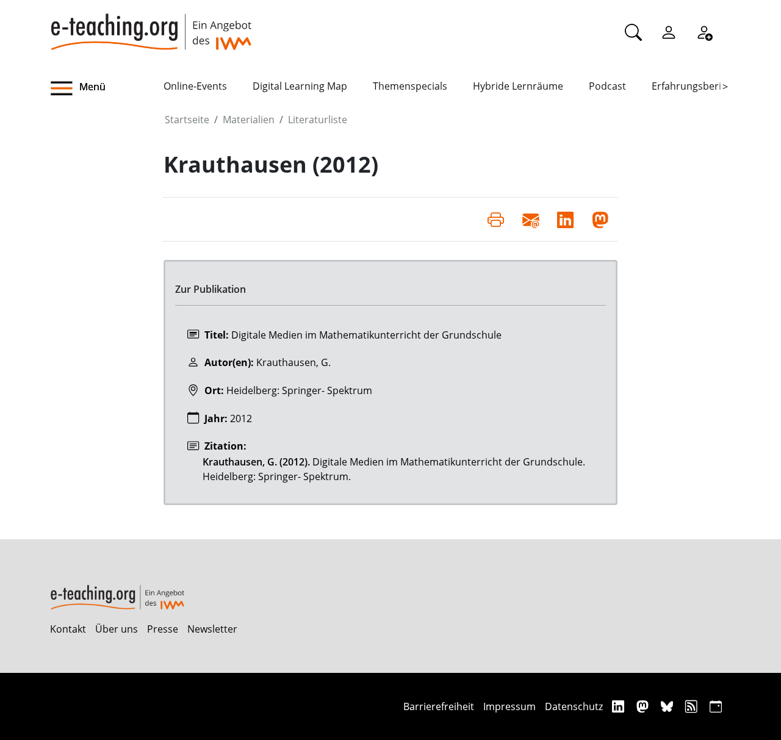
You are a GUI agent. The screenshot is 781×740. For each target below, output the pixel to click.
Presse (162, 629)
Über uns (116, 629)
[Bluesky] (668, 706)
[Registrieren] (704, 31)
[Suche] (633, 31)
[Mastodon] (644, 706)
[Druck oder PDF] (495, 219)
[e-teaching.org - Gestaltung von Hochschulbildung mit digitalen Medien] (150, 25)
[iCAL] (716, 706)
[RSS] (692, 706)
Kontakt (68, 629)
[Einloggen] (668, 31)
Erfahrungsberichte (696, 86)
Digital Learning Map (300, 86)
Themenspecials (410, 86)
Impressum (509, 706)
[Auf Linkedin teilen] (565, 219)
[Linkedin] (619, 706)
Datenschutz (574, 706)
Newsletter (212, 629)
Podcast (607, 86)
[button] (107, 88)
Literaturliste (317, 119)
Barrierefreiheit (438, 706)
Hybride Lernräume (518, 86)
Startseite (187, 119)
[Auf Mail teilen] (530, 219)
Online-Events (195, 86)
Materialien (249, 119)
